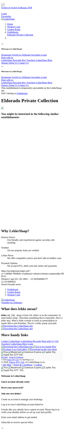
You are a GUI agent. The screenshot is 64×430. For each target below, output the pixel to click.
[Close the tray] (2, 428)
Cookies (38, 365)
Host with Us (48, 341)
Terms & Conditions (16, 357)
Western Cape (13, 26)
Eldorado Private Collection (20, 35)
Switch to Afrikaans (21, 55)
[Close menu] (2, 66)
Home (10, 24)
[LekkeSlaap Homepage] (8, 19)
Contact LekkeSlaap (10, 341)
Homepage (6, 55)
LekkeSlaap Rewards (11, 60)
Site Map (4, 357)
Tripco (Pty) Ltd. (13, 360)
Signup (4, 63)
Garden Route (13, 29)
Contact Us (23, 63)
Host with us (7, 57)
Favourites (6, 16)
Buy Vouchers (29, 60)
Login (44, 55)
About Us (13, 63)
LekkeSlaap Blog (44, 60)
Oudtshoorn (12, 32)
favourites (36, 55)
